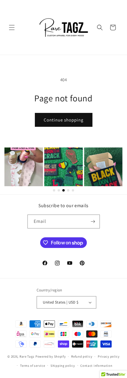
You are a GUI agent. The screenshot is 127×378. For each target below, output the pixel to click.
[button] (11, 27)
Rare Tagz (27, 356)
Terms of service (32, 366)
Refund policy (81, 356)
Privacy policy (109, 356)
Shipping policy (63, 366)
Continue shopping (64, 120)
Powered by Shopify (50, 356)
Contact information (96, 366)
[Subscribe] (93, 221)
